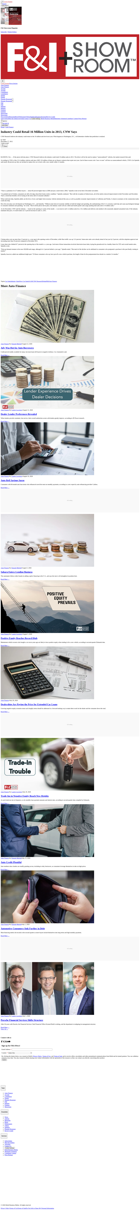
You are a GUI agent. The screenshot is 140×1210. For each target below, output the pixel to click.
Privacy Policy (5, 1208)
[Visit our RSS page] (5, 1042)
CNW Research (37, 281)
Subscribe (4, 32)
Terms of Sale (22, 1208)
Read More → (5, 355)
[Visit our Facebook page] (2, 1042)
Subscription (4, 118)
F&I (2, 103)
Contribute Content (72, 118)
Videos (28, 117)
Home (2, 127)
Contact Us (27, 118)
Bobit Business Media (47, 118)
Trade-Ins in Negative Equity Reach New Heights (25, 796)
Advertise (21, 118)
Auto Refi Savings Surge (12, 480)
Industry (3, 106)
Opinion (3, 110)
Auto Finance (5, 85)
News (14, 1)
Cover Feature (8, 1)
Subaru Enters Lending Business (16, 572)
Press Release (82, 118)
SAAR (30, 281)
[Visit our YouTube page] (9, 1042)
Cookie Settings (36, 118)
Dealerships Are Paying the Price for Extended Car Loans (29, 704)
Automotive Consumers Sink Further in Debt (23, 928)
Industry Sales (15, 281)
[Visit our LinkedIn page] (7, 1042)
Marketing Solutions (60, 118)
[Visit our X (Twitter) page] (4, 1042)
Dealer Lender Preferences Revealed (19, 414)
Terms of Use (14, 1208)
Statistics (32, 117)
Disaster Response (6, 99)
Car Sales (8, 281)
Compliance (4, 92)
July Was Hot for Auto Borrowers (17, 348)
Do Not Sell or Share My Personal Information (40, 1208)
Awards (3, 88)
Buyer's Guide (50, 117)
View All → (4, 1029)
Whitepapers (22, 117)
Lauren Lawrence (16, 410)
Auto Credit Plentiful (11, 862)
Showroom (4, 113)
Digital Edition (12, 32)
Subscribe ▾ (5, 5)
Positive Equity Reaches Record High (19, 638)
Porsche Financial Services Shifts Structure (22, 1020)
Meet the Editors (13, 118)
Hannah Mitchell (16, 344)
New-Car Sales (23, 281)
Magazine (12, 117)
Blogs (16, 117)
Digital (3, 95)
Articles (18, 1)
